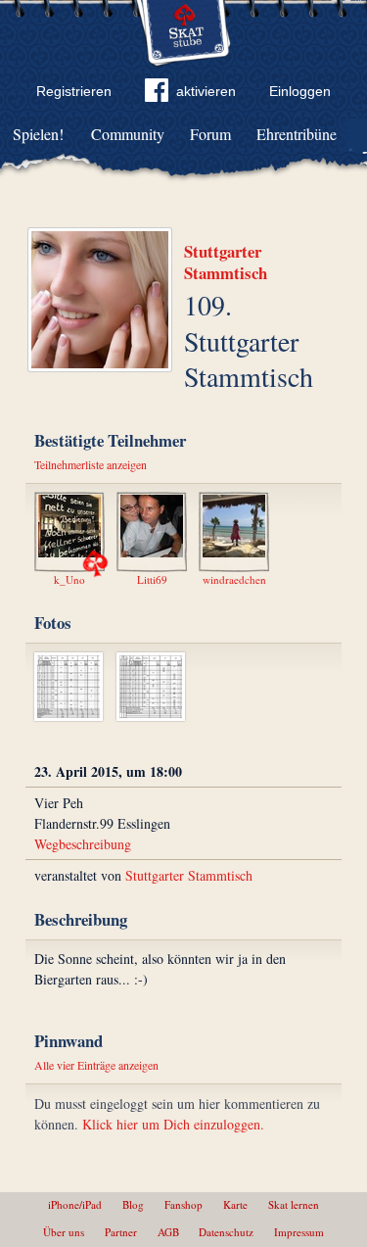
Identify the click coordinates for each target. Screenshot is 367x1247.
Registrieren (74, 91)
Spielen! (38, 133)
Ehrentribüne (296, 133)
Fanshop (183, 1204)
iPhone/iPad (75, 1204)
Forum (210, 133)
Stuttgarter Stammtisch (225, 262)
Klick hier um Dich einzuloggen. (173, 1124)
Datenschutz (226, 1231)
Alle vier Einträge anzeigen (96, 1065)
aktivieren (206, 91)
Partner (121, 1231)
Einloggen (300, 91)
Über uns (63, 1231)
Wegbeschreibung (82, 844)
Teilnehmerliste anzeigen (90, 464)
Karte (235, 1204)
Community (127, 133)
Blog (133, 1204)
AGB (168, 1231)
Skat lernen (293, 1204)
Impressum (299, 1231)
